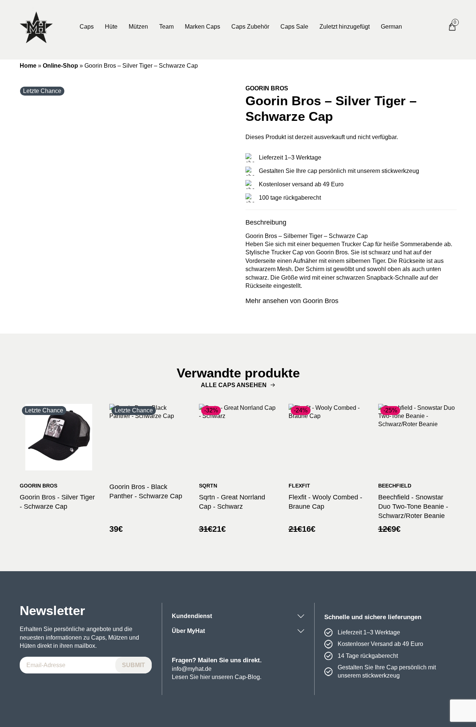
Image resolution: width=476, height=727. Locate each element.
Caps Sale (294, 26)
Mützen (138, 26)
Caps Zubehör (250, 26)
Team (166, 26)
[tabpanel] (125, 190)
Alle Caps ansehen (234, 385)
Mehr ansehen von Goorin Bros (291, 301)
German (391, 26)
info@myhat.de (192, 669)
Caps (87, 26)
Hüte (111, 26)
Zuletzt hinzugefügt (344, 26)
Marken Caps (202, 26)
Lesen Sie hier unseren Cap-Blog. (216, 677)
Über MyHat (188, 631)
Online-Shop (60, 65)
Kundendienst (192, 616)
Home (28, 65)
